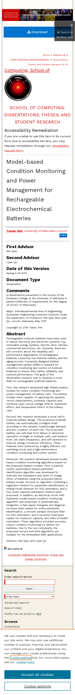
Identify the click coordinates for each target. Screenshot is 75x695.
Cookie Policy (25, 662)
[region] (37, 662)
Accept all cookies (37, 674)
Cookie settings (20, 657)
